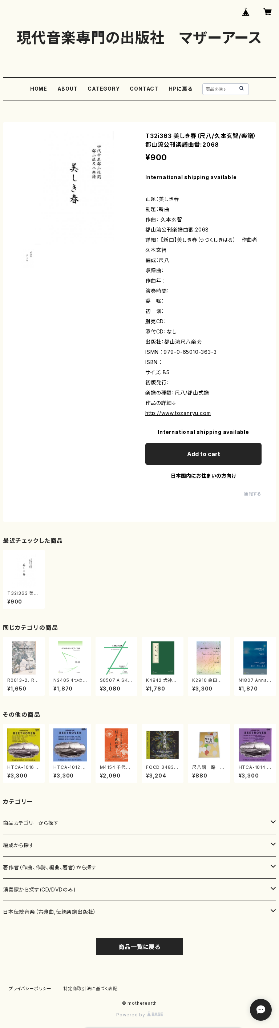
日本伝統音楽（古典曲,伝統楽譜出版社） (49, 912)
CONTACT (144, 89)
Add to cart (203, 454)
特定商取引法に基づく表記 (90, 988)
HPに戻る (181, 89)
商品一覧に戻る (139, 946)
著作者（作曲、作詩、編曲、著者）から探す (50, 867)
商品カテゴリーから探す (31, 823)
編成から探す (18, 845)
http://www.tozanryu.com (178, 413)
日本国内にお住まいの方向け (203, 476)
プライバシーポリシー (30, 988)
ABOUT (67, 89)
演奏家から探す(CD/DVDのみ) (39, 889)
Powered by (131, 1014)
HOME (38, 89)
